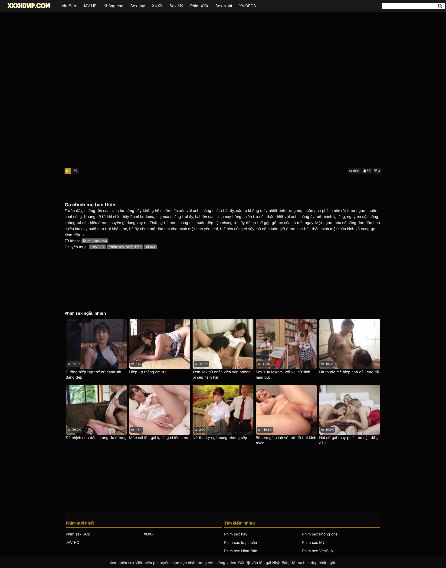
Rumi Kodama (95, 240)
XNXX (157, 5)
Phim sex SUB (78, 534)
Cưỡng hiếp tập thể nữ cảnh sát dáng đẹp (93, 375)
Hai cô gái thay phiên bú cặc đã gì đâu (349, 440)
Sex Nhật (223, 5)
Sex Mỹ (176, 5)
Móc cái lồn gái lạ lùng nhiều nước (159, 437)
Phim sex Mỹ (313, 542)
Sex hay (137, 5)
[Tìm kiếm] (440, 6)
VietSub (69, 5)
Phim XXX (199, 5)
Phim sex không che (320, 534)
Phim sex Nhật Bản (124, 246)
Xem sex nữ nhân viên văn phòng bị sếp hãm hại (222, 375)
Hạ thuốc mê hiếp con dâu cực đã (349, 372)
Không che (113, 5)
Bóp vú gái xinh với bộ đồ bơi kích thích (286, 440)
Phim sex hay (235, 534)
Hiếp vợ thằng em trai (148, 372)
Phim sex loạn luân (240, 542)
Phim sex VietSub (317, 550)
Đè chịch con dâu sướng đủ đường (96, 437)
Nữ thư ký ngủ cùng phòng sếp (220, 437)
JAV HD (90, 5)
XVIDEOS (247, 5)
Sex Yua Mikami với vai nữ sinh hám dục (283, 375)
